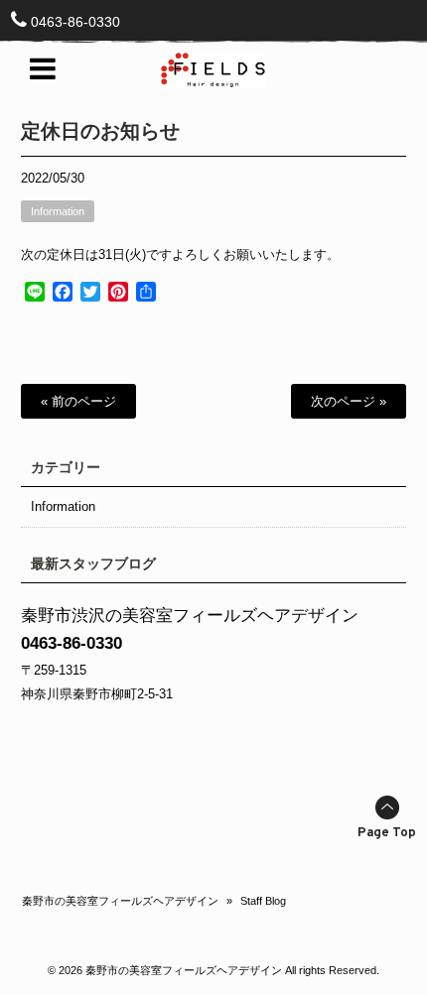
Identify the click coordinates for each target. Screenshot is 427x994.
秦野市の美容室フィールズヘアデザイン (120, 901)
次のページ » (348, 401)
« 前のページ (78, 401)
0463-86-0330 (75, 22)
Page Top (386, 833)
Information (57, 211)
